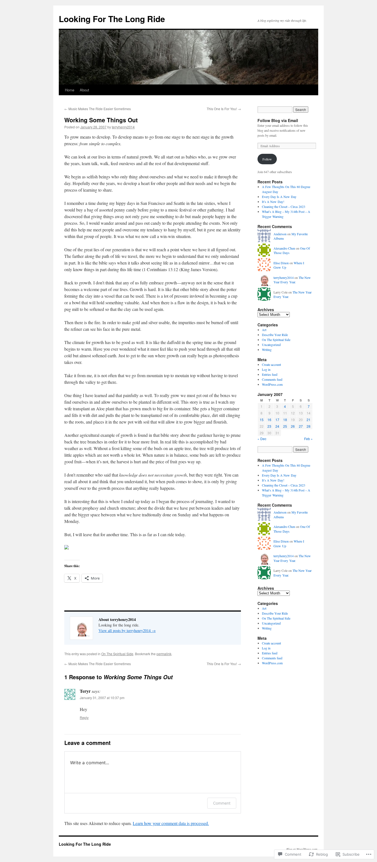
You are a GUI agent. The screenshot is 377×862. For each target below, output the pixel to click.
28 (308, 426)
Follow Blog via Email (277, 120)
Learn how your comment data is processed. (171, 823)
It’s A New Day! (273, 201)
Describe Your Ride (275, 334)
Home (69, 89)
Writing (267, 349)
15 (262, 419)
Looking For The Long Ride (112, 19)
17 (277, 419)
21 (308, 419)
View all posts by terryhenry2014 (127, 630)
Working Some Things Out (101, 120)
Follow (267, 159)
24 (277, 426)
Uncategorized (271, 344)
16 (269, 419)
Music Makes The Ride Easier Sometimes (97, 108)
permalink (163, 653)
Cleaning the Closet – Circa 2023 (283, 206)
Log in (266, 369)
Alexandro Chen (284, 248)
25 (285, 426)
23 (269, 426)
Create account (271, 364)
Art (264, 329)
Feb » (308, 438)
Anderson (280, 234)
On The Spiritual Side (117, 653)
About (84, 89)
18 (285, 419)
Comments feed (272, 379)
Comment (221, 803)
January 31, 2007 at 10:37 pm (102, 697)
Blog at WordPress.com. (302, 849)
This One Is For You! (224, 108)
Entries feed (269, 374)
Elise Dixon (281, 263)
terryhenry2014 (123, 127)
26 (293, 426)
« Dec (261, 438)
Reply (84, 717)
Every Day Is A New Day (279, 196)
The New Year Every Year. (292, 279)
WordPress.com (272, 384)
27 (301, 426)
